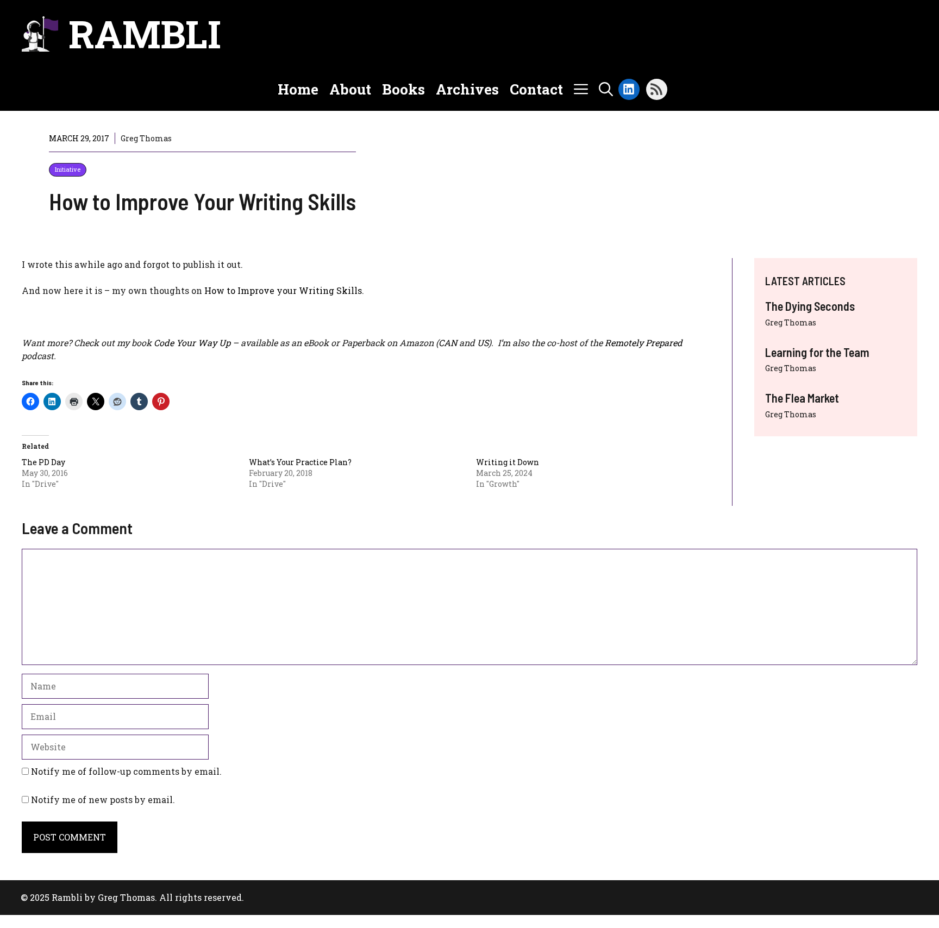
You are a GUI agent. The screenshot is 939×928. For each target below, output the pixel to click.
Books (403, 89)
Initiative (67, 169)
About (350, 89)
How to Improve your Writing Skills (283, 290)
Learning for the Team (817, 352)
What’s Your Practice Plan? (300, 462)
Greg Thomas (790, 322)
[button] (605, 89)
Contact (536, 89)
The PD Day (43, 462)
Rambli (144, 34)
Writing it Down (507, 462)
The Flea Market (802, 398)
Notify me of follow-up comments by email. (126, 771)
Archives (467, 89)
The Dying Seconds (810, 306)
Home (298, 89)
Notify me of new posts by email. (103, 799)
